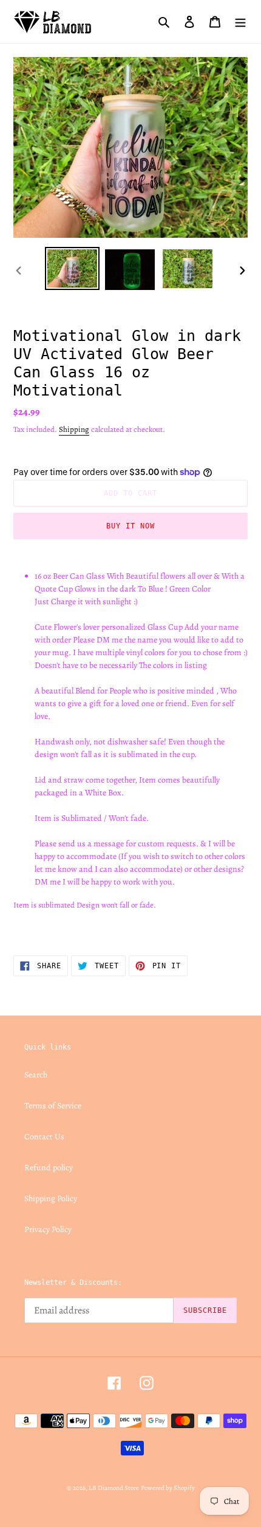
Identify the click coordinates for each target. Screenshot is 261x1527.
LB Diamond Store (114, 1487)
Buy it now (130, 526)
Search (35, 1074)
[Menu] (240, 21)
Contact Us (44, 1136)
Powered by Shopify (168, 1487)
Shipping (74, 429)
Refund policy (48, 1167)
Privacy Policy (48, 1229)
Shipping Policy (50, 1198)
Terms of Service (52, 1105)
